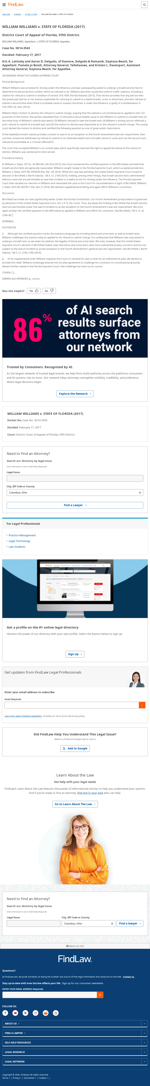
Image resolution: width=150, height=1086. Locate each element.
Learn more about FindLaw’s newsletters (23, 716)
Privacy (16, 1077)
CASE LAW (6, 14)
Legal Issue (13, 472)
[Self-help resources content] (144, 1042)
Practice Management (22, 535)
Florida (17, 14)
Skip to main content (75, 3)
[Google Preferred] (56, 1013)
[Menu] (4, 4)
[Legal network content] (144, 1061)
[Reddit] (45, 1013)
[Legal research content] (144, 1052)
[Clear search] (140, 492)
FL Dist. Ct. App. (31, 14)
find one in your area (90, 793)
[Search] (144, 4)
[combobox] (75, 478)
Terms (5, 1077)
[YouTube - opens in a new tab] (15, 1013)
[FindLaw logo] (17, 4)
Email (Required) (13, 699)
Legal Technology (19, 541)
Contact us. (128, 976)
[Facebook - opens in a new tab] (5, 1013)
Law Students (17, 546)
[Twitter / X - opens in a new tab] (25, 1013)
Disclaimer (29, 1077)
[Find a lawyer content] (144, 1033)
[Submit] (142, 705)
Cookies (42, 1077)
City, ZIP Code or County (21, 486)
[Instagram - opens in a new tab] (35, 1013)
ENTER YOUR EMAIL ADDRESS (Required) (22, 989)
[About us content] (144, 1023)
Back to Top (76, 945)
